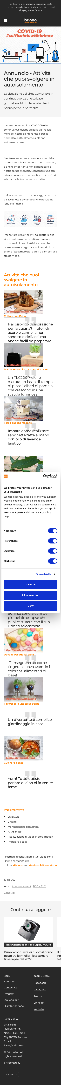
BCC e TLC (39, 886)
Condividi (9, 892)
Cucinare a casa (13, 762)
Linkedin (39, 1002)
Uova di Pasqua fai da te (19, 654)
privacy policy (12, 1062)
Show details (43, 574)
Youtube (39, 1009)
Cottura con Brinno (15, 316)
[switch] (52, 540)
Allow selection (30, 595)
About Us (9, 981)
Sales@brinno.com (15, 1045)
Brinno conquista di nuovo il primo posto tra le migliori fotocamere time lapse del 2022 (28, 955)
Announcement (21, 886)
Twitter (38, 996)
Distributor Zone (14, 1005)
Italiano (10, 1074)
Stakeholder (11, 999)
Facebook (40, 982)
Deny (31, 605)
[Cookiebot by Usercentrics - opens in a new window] (43, 476)
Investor (9, 993)
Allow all (30, 584)
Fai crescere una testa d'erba (21, 703)
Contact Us (10, 987)
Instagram (40, 989)
